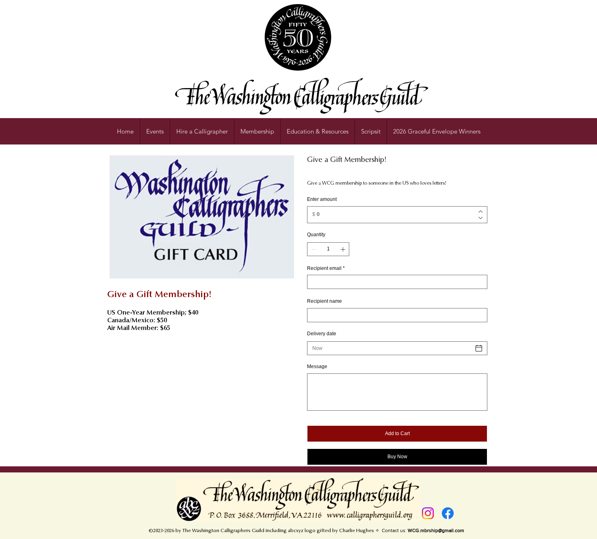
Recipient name (324, 301)
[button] (318, 131)
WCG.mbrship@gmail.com (436, 530)
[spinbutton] (328, 249)
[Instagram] (428, 513)
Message (317, 366)
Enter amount (322, 199)
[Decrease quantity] (312, 249)
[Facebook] (448, 513)
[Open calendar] (479, 348)
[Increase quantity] (343, 249)
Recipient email (326, 268)
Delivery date (321, 333)
